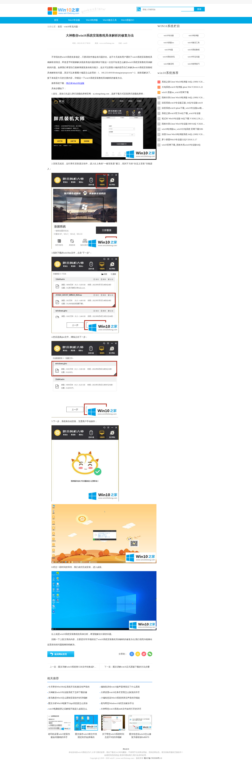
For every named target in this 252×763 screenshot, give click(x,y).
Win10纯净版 (92, 20)
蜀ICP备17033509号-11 (153, 758)
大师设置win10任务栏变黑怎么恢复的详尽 (120, 692)
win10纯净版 (194, 36)
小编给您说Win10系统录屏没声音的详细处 (120, 698)
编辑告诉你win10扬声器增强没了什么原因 (120, 687)
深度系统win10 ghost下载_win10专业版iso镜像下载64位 (182, 108)
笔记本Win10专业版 (75, 83)
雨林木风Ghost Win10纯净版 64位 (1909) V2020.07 (182, 97)
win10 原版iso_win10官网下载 (174, 92)
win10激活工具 (194, 43)
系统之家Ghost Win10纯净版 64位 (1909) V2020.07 (182, 82)
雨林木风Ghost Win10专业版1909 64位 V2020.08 (182, 124)
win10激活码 (169, 64)
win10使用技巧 (194, 64)
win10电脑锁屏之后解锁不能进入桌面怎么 (67, 709)
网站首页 (126, 749)
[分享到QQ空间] (137, 654)
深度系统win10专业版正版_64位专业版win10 (181, 103)
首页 (56, 20)
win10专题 (169, 50)
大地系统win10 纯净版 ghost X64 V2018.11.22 (181, 87)
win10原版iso (169, 43)
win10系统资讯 (169, 57)
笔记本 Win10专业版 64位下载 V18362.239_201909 (182, 118)
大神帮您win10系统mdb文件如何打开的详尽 (121, 709)
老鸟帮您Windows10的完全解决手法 (117, 703)
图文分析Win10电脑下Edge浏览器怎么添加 (68, 703)
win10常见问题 (71, 26)
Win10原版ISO (127, 20)
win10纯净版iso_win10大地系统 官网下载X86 (180, 129)
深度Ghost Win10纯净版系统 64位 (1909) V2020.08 (181, 134)
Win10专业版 (74, 20)
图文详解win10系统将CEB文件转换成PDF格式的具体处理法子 (87, 667)
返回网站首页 (60, 654)
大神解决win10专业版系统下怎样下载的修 (67, 692)
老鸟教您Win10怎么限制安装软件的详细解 (67, 698)
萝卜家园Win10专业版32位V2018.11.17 (177, 139)
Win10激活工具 (110, 20)
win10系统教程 (194, 50)
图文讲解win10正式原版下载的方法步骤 (131, 667)
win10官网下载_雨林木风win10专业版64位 (179, 145)
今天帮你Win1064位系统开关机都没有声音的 (69, 687)
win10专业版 (169, 36)
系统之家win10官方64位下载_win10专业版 (180, 113)
